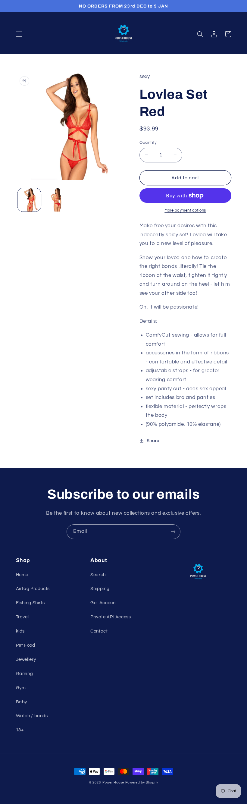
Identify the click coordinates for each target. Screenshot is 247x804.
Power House (113, 782)
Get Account (103, 603)
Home (22, 575)
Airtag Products (33, 588)
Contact (99, 631)
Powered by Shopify (141, 782)
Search (98, 575)
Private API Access (110, 617)
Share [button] (153, 440)
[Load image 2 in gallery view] (56, 200)
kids (20, 631)
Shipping (99, 588)
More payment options (185, 210)
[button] (19, 34)
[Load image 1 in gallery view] (29, 200)
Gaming (24, 673)
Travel (22, 617)
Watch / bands (32, 716)
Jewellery (26, 659)
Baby (21, 702)
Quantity (148, 142)
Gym (21, 688)
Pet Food (25, 645)
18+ (20, 730)
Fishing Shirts (30, 603)
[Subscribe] (173, 531)
